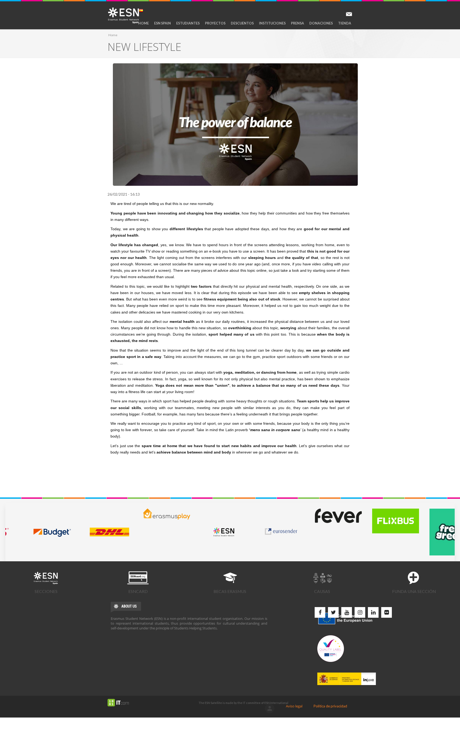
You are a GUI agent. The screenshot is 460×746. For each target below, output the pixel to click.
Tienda (344, 23)
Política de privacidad (330, 706)
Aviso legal (294, 706)
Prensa (297, 23)
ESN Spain (162, 23)
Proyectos (215, 23)
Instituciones (272, 23)
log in (269, 708)
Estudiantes (188, 23)
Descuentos (242, 23)
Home (143, 23)
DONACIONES (321, 23)
